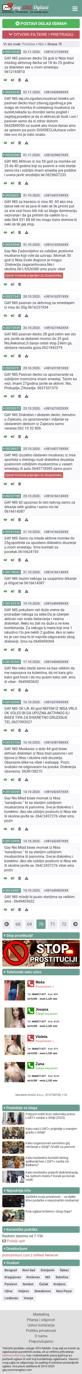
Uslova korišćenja (13, 1355)
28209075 (12, 408)
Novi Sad (28, 1270)
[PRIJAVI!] (26, 80)
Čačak (43, 1284)
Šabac (64, 1270)
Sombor (28, 1284)
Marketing (41, 1314)
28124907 (12, 890)
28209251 (12, 368)
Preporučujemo (41, 1341)
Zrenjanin (47, 1270)
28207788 (12, 496)
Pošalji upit (16, 1241)
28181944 (12, 532)
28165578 (12, 603)
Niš (41, 44)
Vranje (28, 1298)
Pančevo (11, 1284)
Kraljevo (60, 1284)
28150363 (12, 662)
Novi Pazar (64, 1291)
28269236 (12, 92)
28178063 (12, 572)
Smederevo (42, 1291)
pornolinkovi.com (16, 1255)
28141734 (12, 742)
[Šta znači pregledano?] (5, 80)
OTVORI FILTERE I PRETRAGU (43, 34)
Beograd (11, 1270)
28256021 (12, 195)
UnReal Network (45, 1255)
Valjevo (23, 1291)
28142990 (12, 702)
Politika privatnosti (41, 1331)
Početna (28, 44)
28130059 (12, 792)
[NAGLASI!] (13, 80)
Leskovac (11, 1298)
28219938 (12, 328)
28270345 (12, 52)
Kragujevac (13, 1277)
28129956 (12, 841)
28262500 (12, 155)
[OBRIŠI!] (19, 80)
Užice (9, 1291)
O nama (41, 1336)
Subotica (62, 1277)
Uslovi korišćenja (41, 1325)
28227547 (12, 296)
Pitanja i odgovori (41, 1320)
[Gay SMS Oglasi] (25, 12)
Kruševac (33, 1277)
